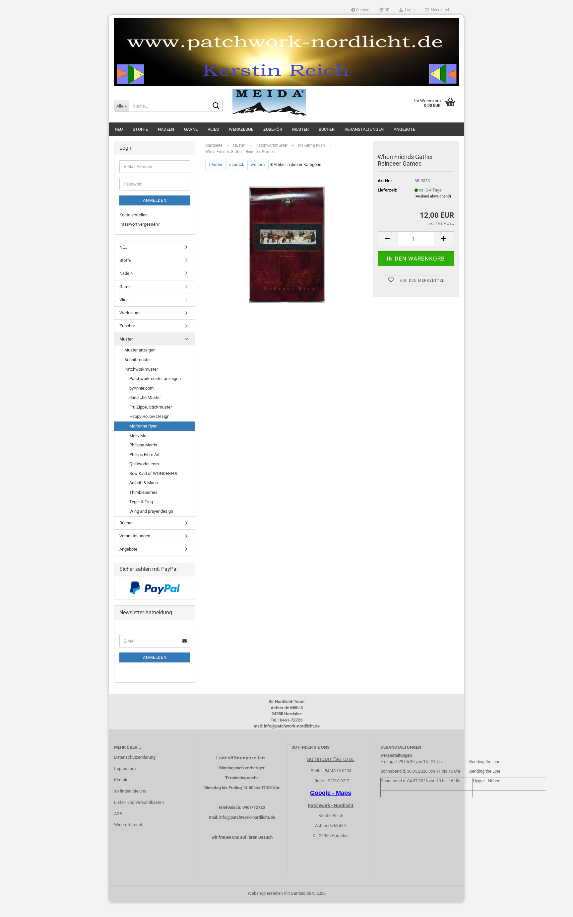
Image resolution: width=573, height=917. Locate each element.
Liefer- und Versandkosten (139, 802)
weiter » (258, 164)
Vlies (213, 129)
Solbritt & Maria (143, 482)
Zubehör (272, 129)
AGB (118, 813)
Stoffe (140, 129)
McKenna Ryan (143, 425)
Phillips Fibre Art (144, 454)
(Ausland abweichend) (432, 196)
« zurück (236, 164)
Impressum (125, 768)
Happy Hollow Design (149, 416)
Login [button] (409, 10)
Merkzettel (439, 10)
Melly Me (137, 435)
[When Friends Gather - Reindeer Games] (287, 244)
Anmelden (155, 200)
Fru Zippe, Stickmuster (150, 407)
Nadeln (166, 129)
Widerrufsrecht (128, 824)
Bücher (327, 129)
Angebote (404, 129)
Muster (300, 129)
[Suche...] (216, 106)
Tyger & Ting (141, 501)
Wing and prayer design (151, 511)
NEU (119, 129)
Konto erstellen (133, 214)
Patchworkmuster (141, 369)
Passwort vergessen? (139, 224)
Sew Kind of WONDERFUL (153, 473)
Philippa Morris (143, 444)
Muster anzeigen (140, 349)
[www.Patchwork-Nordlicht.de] (286, 52)
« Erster (216, 164)
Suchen (362, 10)
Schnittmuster (137, 359)
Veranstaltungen (364, 129)
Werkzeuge (241, 129)
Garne (191, 129)
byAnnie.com (141, 388)
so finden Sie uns (130, 791)
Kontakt (121, 779)
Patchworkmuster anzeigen (155, 378)
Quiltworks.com (144, 463)
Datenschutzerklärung (135, 757)
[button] (384, 10)
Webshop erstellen (265, 893)
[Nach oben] (555, 907)
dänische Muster (145, 397)
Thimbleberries (143, 492)
